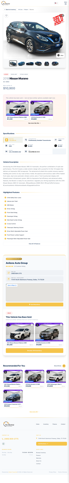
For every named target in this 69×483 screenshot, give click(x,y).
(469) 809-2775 (11, 439)
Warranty (38, 458)
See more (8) (34, 412)
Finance (55, 424)
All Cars (20, 9)
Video (61, 55)
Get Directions (35, 304)
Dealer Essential (13, 472)
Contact (63, 424)
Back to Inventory (11, 9)
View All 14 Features (34, 243)
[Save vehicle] (6, 15)
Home (37, 424)
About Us (38, 461)
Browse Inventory (41, 452)
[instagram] (3, 443)
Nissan (26, 9)
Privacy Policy (52, 472)
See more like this (33, 123)
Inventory (46, 424)
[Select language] (56, 3)
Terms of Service (62, 472)
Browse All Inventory (34, 350)
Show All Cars (57, 365)
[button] (17, 111)
